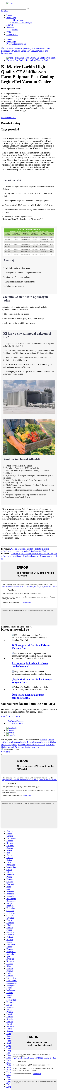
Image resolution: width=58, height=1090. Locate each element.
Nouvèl (9, 25)
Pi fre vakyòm (18, 20)
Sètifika (15, 30)
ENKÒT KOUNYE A (11, 716)
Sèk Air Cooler (17, 747)
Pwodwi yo (11, 17)
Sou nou (10, 27)
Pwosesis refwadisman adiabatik (31, 744)
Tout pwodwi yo (32, 747)
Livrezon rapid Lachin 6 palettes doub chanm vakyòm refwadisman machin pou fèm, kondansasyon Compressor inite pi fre (29, 556)
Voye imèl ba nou (8, 117)
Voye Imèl (5, 752)
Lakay (9, 15)
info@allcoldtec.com (15, 721)
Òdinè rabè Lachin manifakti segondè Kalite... (28, 696)
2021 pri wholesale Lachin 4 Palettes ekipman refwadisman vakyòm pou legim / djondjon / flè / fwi (25, 550)
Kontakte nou (12, 34)
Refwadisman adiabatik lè (38, 742)
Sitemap (43, 740)
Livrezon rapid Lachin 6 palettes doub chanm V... (30, 665)
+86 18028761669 (14, 723)
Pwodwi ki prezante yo (22, 22)
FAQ (8, 32)
